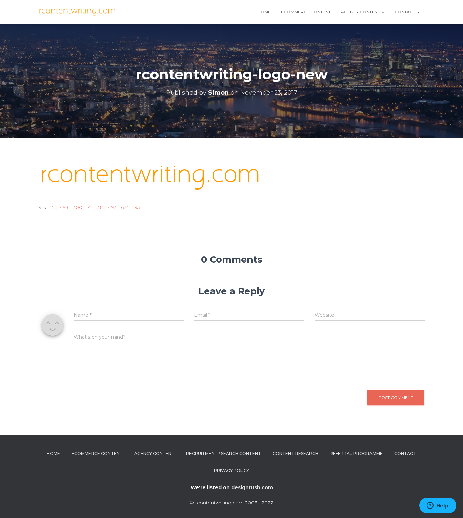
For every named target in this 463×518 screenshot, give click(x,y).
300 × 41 (83, 207)
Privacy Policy (231, 470)
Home (264, 11)
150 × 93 (59, 207)
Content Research (295, 453)
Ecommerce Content (306, 11)
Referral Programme (356, 453)
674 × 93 (130, 207)
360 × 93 (107, 207)
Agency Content (154, 453)
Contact (405, 11)
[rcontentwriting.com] (78, 11)
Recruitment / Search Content (223, 453)
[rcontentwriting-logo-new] (152, 177)
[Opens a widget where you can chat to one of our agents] (437, 506)
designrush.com (252, 487)
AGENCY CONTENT (361, 11)
